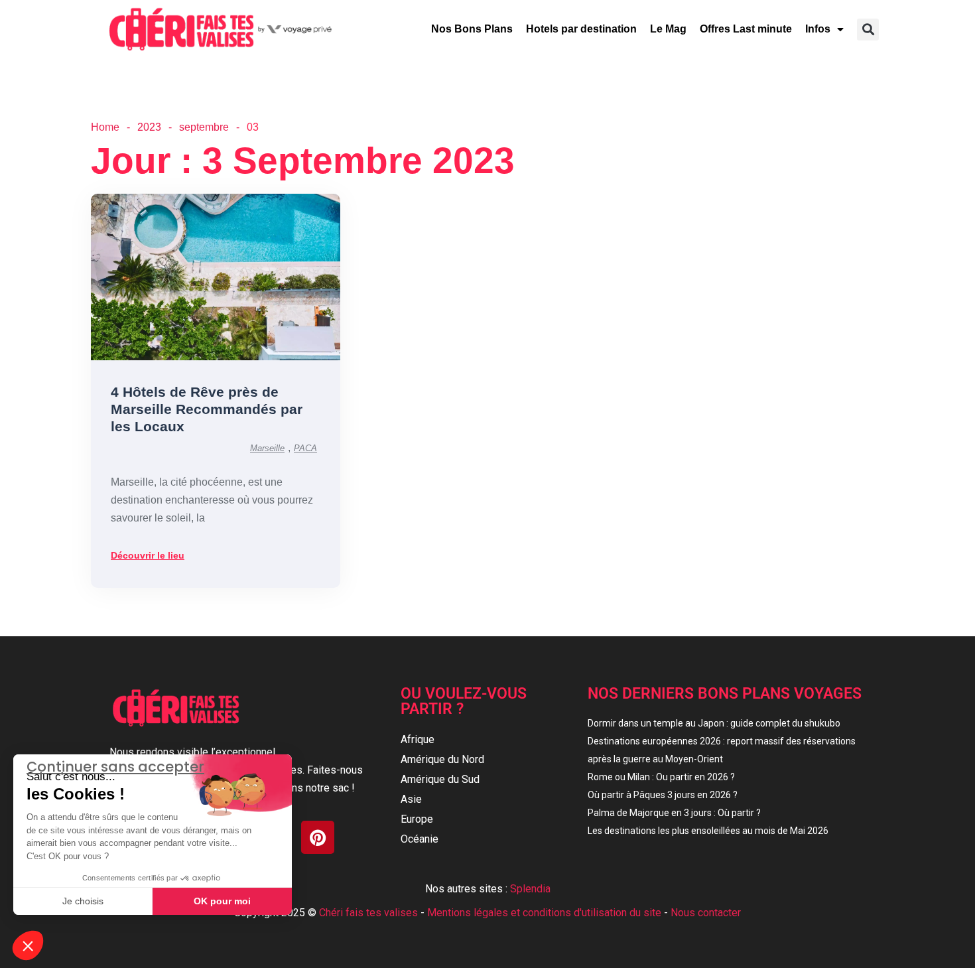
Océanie (419, 839)
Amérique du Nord (442, 759)
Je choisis (82, 901)
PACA (305, 448)
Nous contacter (706, 912)
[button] (868, 29)
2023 (149, 127)
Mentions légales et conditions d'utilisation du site (544, 912)
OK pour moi (222, 901)
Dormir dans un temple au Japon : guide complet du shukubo (714, 723)
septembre (204, 127)
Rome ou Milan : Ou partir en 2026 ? (661, 777)
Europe (417, 819)
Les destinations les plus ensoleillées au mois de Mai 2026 (708, 830)
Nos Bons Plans (472, 29)
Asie (411, 799)
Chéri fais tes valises (368, 912)
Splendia (530, 888)
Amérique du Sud (440, 779)
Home (105, 127)
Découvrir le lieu (147, 555)
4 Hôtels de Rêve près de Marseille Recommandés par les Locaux (206, 409)
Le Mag (668, 29)
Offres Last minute (746, 29)
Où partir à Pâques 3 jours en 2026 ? (663, 795)
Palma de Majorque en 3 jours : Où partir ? (674, 812)
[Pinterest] (317, 837)
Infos (817, 29)
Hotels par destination (581, 29)
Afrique (417, 739)
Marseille (267, 448)
